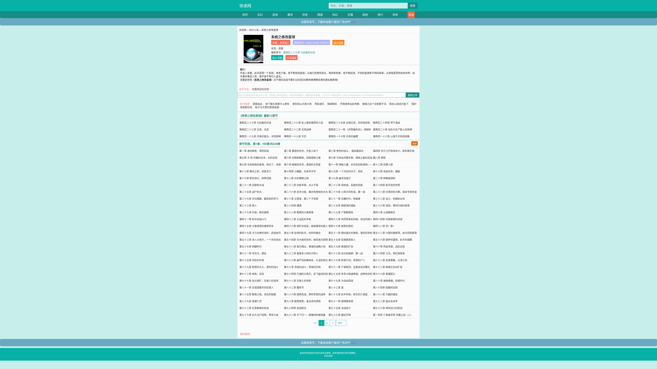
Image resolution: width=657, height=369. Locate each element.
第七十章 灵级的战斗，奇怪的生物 (302, 267)
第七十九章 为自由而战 (340, 280)
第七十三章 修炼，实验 (251, 273)
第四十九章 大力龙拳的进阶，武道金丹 (260, 232)
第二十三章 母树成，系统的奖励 (345, 185)
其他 (365, 15)
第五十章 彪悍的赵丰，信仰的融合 (302, 232)
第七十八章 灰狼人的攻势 (297, 280)
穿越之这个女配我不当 (374, 103)
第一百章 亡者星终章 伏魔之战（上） (393, 314)
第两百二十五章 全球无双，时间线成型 (349, 122)
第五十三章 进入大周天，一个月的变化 (260, 239)
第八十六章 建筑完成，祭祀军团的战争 (304, 294)
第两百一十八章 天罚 (295, 136)
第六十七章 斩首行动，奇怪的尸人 (346, 260)
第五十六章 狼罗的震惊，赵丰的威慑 (392, 239)
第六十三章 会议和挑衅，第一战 (345, 253)
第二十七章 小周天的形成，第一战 (346, 191)
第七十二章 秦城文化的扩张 (387, 267)
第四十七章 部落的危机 (340, 226)
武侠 (275, 15)
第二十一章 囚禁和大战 (251, 185)
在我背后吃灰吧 (260, 89)
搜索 (412, 6)
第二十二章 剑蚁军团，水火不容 (301, 185)
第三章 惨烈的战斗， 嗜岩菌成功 (345, 150)
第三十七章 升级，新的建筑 (254, 212)
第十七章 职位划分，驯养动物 (255, 178)
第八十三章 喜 (336, 287)
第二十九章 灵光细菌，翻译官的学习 (258, 198)
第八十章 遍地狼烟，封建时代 (389, 280)
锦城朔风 (332, 103)
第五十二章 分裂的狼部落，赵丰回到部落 (395, 232)
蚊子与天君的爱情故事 (267, 107)
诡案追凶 (257, 103)
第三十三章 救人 (248, 205)
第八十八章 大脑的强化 (385, 294)
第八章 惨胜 (379, 157)
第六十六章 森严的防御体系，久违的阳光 (306, 260)
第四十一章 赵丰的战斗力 (252, 219)
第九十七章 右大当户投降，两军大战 (258, 314)
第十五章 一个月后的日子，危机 (345, 171)
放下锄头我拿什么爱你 (277, 103)
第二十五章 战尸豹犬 (250, 191)
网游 (320, 15)
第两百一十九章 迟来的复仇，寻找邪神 (260, 136)
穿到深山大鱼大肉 (302, 103)
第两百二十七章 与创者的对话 (299, 52)
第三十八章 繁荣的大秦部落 (298, 212)
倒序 (414, 143)
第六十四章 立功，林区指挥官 (389, 253)
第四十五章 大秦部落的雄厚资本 (256, 226)
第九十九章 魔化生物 (339, 314)
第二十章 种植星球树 (384, 178)
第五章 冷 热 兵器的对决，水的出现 (258, 157)
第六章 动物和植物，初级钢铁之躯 (302, 157)
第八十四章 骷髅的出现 (385, 287)
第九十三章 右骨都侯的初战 (254, 308)
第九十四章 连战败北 (295, 308)
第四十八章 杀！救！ (384, 226)
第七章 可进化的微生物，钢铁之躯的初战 (350, 157)
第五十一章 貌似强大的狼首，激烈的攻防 (350, 232)
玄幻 (260, 15)
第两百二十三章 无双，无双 (254, 129)
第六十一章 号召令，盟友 (252, 253)
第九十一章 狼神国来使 (340, 301)
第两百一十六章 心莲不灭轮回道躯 (391, 136)
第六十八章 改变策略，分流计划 (390, 260)
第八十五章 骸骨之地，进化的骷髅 (257, 294)
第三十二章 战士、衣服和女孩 (389, 198)
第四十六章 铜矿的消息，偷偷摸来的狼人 (306, 226)
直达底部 (338, 42)
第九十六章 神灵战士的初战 (387, 308)
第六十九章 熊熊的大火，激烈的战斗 (258, 267)
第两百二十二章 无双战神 (297, 129)
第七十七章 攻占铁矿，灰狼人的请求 (258, 280)
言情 (350, 15)
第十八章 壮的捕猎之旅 (296, 178)
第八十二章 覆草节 (294, 287)
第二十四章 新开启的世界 (386, 185)
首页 (245, 15)
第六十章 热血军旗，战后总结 (389, 246)
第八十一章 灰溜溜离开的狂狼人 (256, 287)
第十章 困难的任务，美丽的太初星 (302, 164)
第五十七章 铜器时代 (250, 246)
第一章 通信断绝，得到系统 (254, 150)
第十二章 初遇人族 (383, 164)
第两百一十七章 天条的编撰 (343, 136)
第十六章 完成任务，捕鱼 (386, 171)
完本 (395, 15)
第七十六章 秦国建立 (384, 273)
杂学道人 (284, 42)
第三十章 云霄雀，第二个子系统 (301, 198)
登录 (411, 15)
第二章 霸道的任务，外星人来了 (301, 150)
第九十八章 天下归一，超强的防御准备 (304, 314)
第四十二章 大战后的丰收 (297, 219)
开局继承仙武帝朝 (349, 103)
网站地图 (328, 355)
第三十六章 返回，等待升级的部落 (391, 205)
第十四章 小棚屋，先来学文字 (300, 171)
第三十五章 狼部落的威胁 (342, 205)
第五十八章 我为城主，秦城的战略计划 (304, 246)
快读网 (245, 5)
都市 (290, 15)
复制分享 (412, 95)
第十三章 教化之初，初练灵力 (255, 171)
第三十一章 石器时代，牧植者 (344, 198)
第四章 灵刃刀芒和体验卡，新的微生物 (393, 150)
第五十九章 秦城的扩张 (340, 246)
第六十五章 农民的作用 (251, 260)
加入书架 (277, 57)
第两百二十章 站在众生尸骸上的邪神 (392, 129)
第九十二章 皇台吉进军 (385, 301)
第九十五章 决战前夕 (339, 308)
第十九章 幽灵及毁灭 (339, 178)
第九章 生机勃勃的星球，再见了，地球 (260, 164)
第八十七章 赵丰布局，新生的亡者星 (348, 294)
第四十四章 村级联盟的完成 (387, 219)
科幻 (335, 15)
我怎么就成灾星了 (398, 103)
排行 (380, 15)
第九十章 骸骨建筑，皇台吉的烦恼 (302, 301)
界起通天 (319, 103)
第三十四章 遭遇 (292, 205)
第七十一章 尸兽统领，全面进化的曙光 (349, 267)
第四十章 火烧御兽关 (384, 212)
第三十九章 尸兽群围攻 (340, 212)
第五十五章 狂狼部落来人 (342, 239)
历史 (305, 15)
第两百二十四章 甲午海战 (386, 122)
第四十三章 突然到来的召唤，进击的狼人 (350, 219)
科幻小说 (254, 29)
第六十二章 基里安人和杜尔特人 (301, 253)
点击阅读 (291, 57)
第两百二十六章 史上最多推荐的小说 (303, 122)
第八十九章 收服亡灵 (250, 301)
